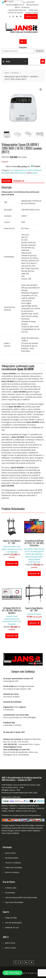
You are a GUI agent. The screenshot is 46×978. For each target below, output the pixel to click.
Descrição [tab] (6, 181)
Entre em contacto (12, 872)
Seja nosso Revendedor (14, 902)
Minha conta (33, 10)
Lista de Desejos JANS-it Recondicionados (21, 897)
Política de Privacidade (13, 867)
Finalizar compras (32, 13)
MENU (8, 61)
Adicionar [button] (10, 563)
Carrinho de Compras (15, 13)
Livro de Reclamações (13, 922)
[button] (42, 61)
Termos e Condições (13, 863)
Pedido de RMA (11, 918)
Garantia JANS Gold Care (17, 10)
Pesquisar (23, 47)
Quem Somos (10, 853)
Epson (35, 173)
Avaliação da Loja (12, 927)
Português (10, 1)
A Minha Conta (31, 16)
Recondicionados (11, 858)
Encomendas (10, 893)
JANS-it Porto (10, 943)
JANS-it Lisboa (10, 948)
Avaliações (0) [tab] (18, 181)
